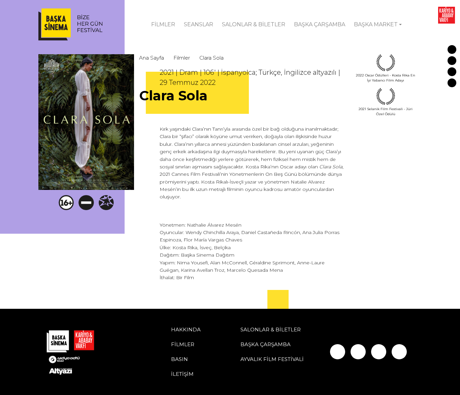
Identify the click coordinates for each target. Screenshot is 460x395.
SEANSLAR (198, 24)
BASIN (179, 359)
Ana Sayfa (151, 58)
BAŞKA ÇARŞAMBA (319, 24)
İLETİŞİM (182, 374)
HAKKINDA (186, 329)
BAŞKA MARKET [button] (376, 24)
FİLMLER (163, 24)
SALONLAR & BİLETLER (253, 24)
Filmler (181, 58)
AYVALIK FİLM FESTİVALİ (272, 359)
